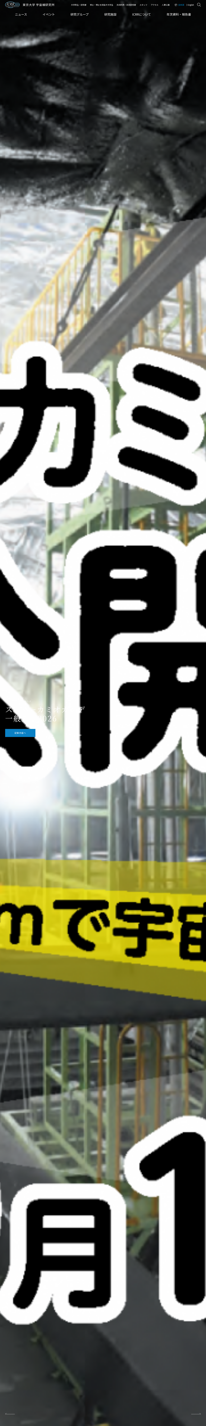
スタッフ (143, 4)
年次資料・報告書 (179, 14)
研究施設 (110, 14)
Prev (10, 1413)
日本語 (181, 4)
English (191, 4)
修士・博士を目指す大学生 (101, 4)
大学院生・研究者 (78, 4)
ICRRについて (141, 14)
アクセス (154, 4)
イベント (49, 14)
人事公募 (166, 4)
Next (196, 1413)
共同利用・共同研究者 (126, 4)
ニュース (21, 14)
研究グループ (79, 14)
